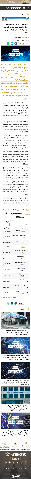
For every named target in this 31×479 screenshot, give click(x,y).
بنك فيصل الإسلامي (21, 279)
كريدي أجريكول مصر (21, 256)
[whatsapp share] (8, 43)
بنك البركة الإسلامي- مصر (20, 262)
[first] (13, 8)
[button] (28, 446)
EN (28, 8)
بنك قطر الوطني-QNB (20, 268)
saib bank (18, 241)
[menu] (24, 8)
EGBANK (18, 291)
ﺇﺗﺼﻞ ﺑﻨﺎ (6, 468)
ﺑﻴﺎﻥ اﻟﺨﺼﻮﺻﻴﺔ (23, 468)
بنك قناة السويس (16, 230)
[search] (2, 8)
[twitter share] (12, 43)
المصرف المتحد (17, 245)
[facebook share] (15, 43)
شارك (20, 43)
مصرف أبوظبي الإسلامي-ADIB (18, 235)
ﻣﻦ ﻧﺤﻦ (13, 468)
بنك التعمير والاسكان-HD (20, 250)
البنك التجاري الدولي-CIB (20, 274)
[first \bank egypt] (15, 454)
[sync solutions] (16, 476)
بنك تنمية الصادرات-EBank (19, 285)
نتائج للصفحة (6, 222)
